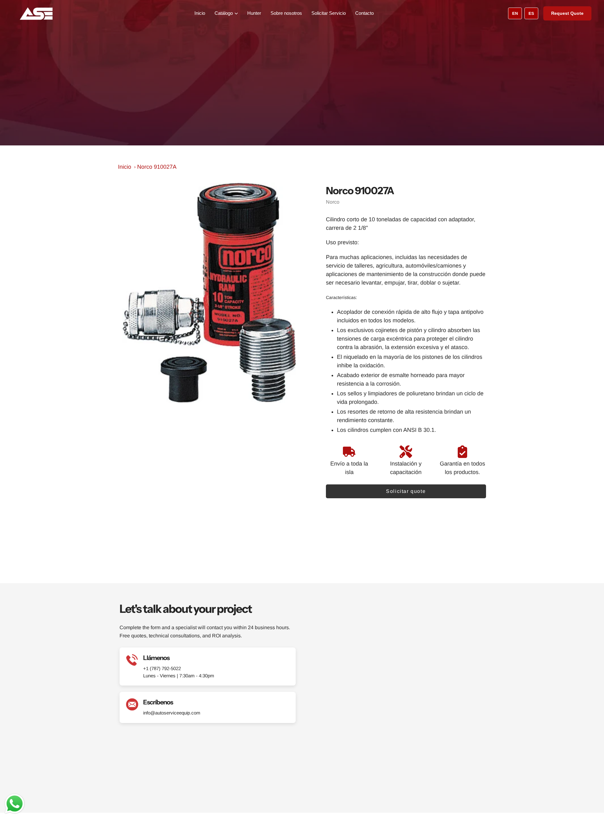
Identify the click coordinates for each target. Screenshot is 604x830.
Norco (332, 202)
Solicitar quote (406, 491)
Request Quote (567, 13)
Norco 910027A (156, 167)
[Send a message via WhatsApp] (14, 803)
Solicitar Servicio (328, 13)
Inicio (199, 13)
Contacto (364, 13)
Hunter (254, 13)
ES (531, 13)
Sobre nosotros (286, 13)
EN (515, 13)
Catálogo (224, 13)
